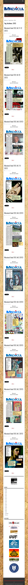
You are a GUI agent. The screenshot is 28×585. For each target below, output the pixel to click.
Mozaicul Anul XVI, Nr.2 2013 (13, 389)
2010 (6, 492)
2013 (6, 497)
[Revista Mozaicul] (14, 10)
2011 (6, 494)
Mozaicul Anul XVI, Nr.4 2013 (13, 302)
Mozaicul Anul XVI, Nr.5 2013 (13, 257)
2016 (6, 501)
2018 (6, 504)
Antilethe (6, 513)
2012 (6, 495)
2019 (6, 506)
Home (7, 20)
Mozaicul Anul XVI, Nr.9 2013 (13, 121)
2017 (6, 503)
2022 (6, 510)
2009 (6, 491)
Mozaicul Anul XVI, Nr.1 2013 (13, 433)
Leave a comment (8, 33)
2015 (6, 500)
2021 (6, 509)
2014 (6, 498)
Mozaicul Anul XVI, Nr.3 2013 (13, 345)
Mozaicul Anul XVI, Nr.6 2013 (13, 213)
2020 (6, 507)
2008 (6, 489)
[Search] (23, 1)
